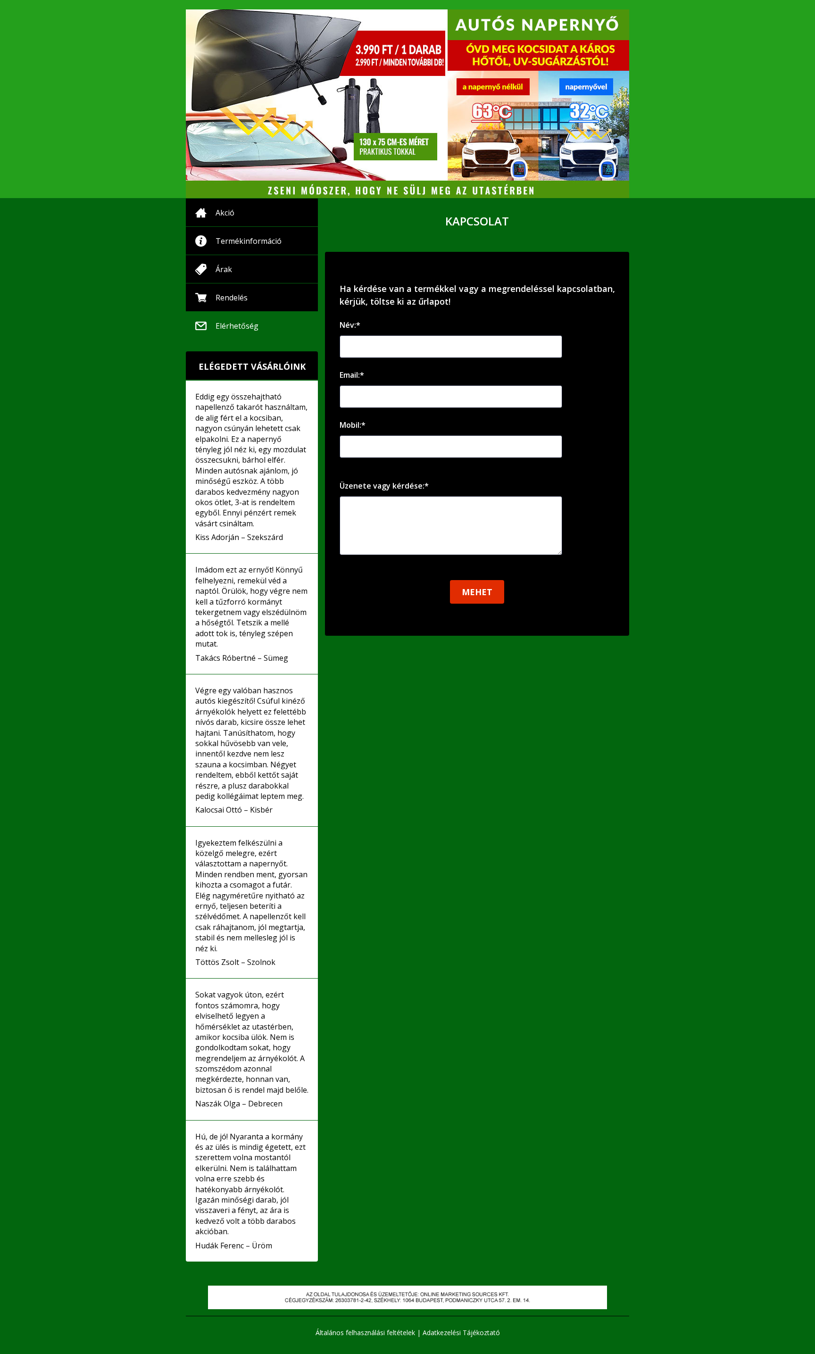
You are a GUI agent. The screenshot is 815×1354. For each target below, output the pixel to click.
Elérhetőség (237, 326)
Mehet (477, 592)
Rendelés (232, 297)
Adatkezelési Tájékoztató (461, 1332)
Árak (224, 269)
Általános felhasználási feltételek (365, 1332)
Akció (225, 213)
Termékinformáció (249, 241)
